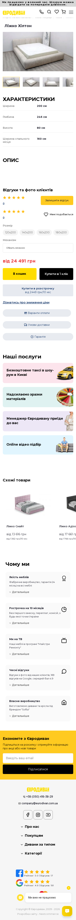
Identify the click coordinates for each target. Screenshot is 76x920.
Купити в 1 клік (56, 274)
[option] (38, 51)
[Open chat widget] (67, 911)
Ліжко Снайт (15, 526)
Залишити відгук (57, 200)
